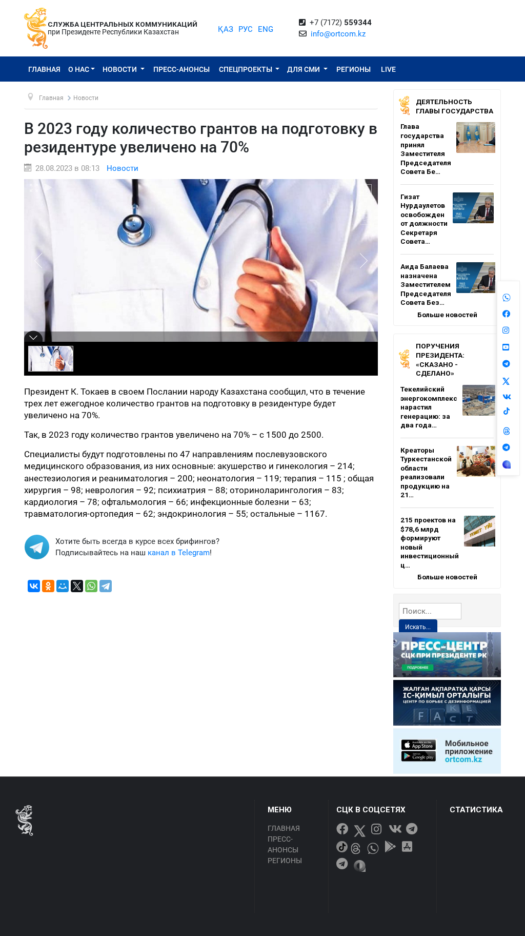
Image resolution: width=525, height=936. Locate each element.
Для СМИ (304, 69)
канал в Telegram (179, 552)
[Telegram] (105, 586)
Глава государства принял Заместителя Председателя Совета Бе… (425, 149)
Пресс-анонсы (181, 69)
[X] (77, 586)
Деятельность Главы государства (454, 106)
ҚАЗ (225, 29)
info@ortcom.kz (338, 33)
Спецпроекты (246, 69)
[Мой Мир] (62, 586)
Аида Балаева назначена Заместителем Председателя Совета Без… (425, 284)
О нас (78, 69)
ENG (265, 29)
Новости (120, 69)
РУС (245, 29)
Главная (44, 69)
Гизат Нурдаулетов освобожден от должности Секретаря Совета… (424, 219)
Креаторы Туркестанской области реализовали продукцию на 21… (426, 472)
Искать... (418, 627)
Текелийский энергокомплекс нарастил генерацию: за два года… (428, 407)
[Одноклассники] (48, 586)
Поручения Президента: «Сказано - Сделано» (440, 359)
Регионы (353, 69)
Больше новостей (447, 314)
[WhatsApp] (91, 586)
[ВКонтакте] (34, 586)
